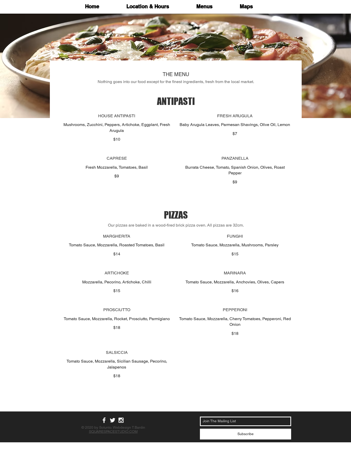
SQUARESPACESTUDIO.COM (113, 431)
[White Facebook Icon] (104, 420)
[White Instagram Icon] (121, 420)
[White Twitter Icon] (112, 420)
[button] (204, 6)
